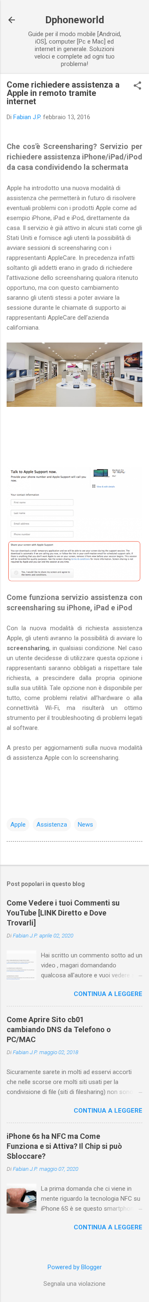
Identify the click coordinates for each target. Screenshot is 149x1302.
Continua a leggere (108, 994)
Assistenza (51, 824)
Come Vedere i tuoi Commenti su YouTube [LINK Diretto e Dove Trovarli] (63, 912)
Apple (18, 824)
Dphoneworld (74, 20)
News (85, 824)
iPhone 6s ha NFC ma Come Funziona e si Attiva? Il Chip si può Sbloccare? (64, 1146)
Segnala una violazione (74, 1283)
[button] (137, 86)
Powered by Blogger (75, 1267)
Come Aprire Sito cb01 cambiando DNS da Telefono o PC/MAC (59, 1029)
